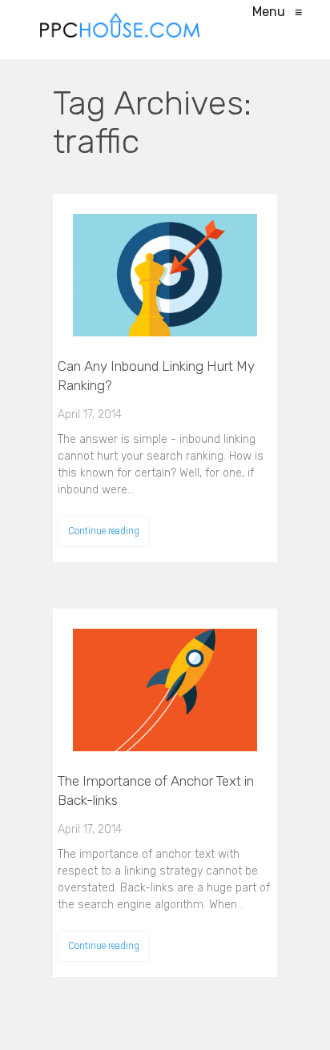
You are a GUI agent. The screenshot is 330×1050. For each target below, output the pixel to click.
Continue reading (103, 531)
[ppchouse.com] (120, 29)
